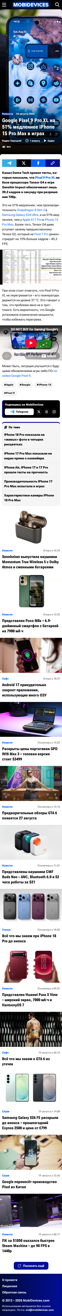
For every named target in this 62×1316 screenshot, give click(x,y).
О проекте (9, 1280)
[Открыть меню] (4, 5)
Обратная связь (14, 1292)
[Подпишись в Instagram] (54, 412)
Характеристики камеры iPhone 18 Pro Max (29, 498)
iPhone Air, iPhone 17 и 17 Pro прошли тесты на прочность (26, 470)
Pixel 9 (10, 393)
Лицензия (9, 1286)
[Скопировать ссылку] (52, 163)
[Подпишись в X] (39, 412)
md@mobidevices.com (40, 1310)
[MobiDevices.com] (31, 5)
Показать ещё (33, 1266)
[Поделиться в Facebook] (38, 163)
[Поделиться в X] (24, 163)
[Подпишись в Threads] (46, 412)
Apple (9, 384)
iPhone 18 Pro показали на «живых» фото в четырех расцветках (24, 439)
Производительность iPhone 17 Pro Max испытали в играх (28, 484)
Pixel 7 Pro (41, 234)
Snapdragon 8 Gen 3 (31, 210)
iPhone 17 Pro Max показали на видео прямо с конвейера (28, 456)
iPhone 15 (45, 384)
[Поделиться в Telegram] (9, 163)
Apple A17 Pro (32, 219)
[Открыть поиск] (57, 4)
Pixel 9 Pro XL (45, 177)
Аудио (51, 140)
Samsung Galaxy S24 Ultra (20, 215)
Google (26, 384)
